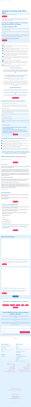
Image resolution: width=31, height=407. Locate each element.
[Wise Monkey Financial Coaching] (25, 371)
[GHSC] (29, 364)
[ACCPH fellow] (13, 368)
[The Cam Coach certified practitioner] (24, 369)
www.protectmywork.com (17, 398)
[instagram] (16, 341)
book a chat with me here (21, 197)
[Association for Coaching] (11, 364)
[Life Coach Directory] (12, 369)
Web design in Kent (14, 402)
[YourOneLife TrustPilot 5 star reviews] (9, 371)
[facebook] (14, 341)
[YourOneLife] (6, 0)
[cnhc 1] (28, 365)
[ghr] (14, 365)
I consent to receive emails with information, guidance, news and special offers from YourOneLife (16, 334)
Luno (18, 402)
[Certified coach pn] (27, 368)
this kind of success (21, 156)
